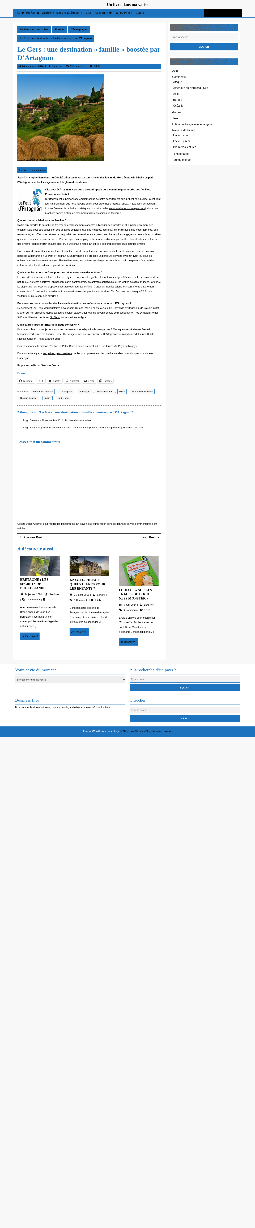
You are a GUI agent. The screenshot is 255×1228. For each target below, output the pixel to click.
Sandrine (57, 66)
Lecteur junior (181, 141)
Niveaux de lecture (183, 130)
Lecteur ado (180, 135)
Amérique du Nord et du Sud (190, 87)
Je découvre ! (31, 637)
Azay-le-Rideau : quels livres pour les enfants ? (87, 584)
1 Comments (33, 599)
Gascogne (84, 391)
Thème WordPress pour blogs (101, 731)
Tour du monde (123, 12)
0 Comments (131, 610)
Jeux (89, 12)
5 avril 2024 (130, 604)
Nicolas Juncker (28, 398)
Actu (17, 12)
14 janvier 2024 (33, 594)
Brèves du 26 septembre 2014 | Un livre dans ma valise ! (61, 420)
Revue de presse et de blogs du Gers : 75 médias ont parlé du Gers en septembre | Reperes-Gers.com (86, 427)
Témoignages (79, 29)
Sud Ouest (63, 398)
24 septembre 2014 (33, 66)
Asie (176, 93)
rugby (47, 398)
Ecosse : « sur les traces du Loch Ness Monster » (135, 594)
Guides (140, 12)
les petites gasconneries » (57, 353)
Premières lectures (184, 147)
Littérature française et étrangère (62, 12)
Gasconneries (104, 391)
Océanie (178, 105)
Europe (59, 29)
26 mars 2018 (82, 594)
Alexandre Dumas (43, 391)
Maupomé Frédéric (142, 391)
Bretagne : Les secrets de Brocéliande (34, 584)
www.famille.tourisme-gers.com (127, 208)
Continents (101, 12)
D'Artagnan (66, 391)
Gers (122, 391)
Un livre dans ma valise (127, 4)
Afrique (177, 82)
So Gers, (55, 317)
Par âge (31, 12)
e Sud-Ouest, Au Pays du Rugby (117, 346)
